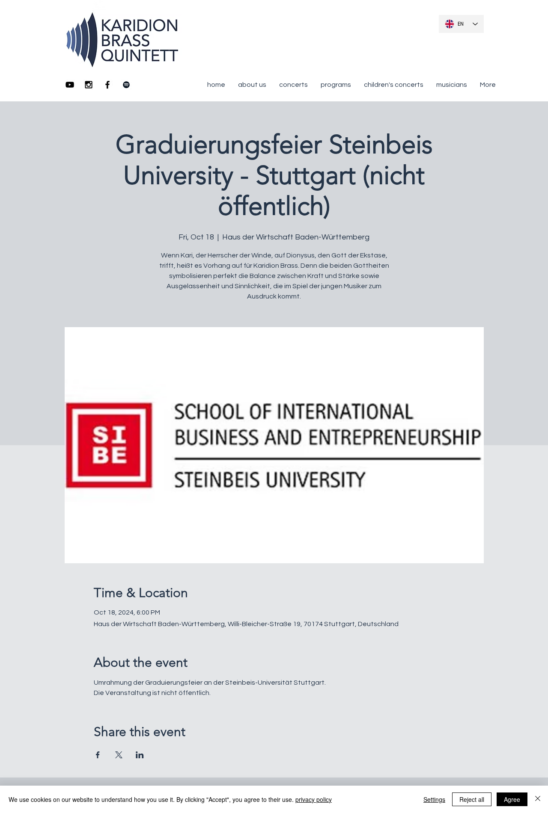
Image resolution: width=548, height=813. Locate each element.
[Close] (538, 799)
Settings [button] (434, 799)
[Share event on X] (119, 754)
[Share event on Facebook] (98, 754)
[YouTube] (70, 85)
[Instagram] (88, 85)
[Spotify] (126, 85)
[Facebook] (107, 85)
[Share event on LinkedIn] (140, 754)
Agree (512, 799)
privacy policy (313, 799)
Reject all (471, 799)
